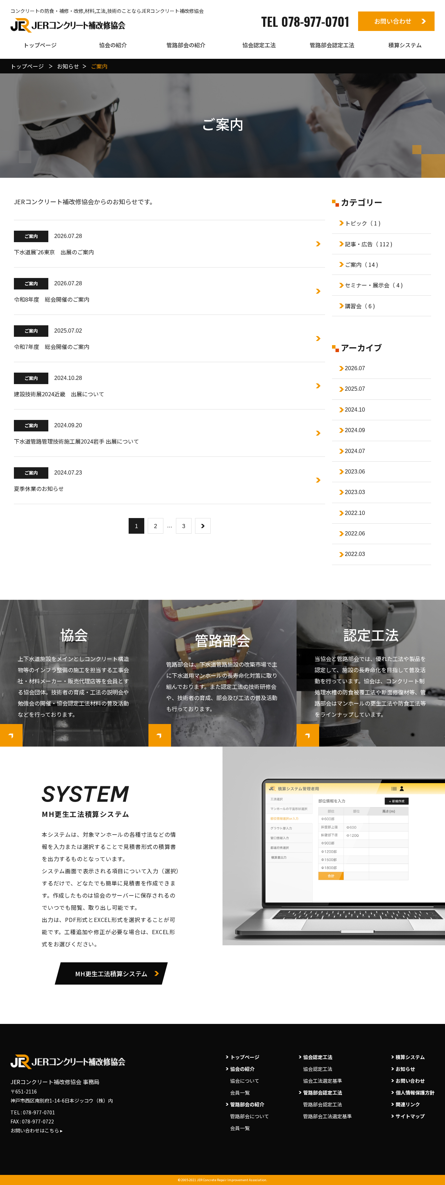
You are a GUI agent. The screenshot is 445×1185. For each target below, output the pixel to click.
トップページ (244, 1056)
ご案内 (361, 264)
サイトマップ (410, 1116)
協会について (244, 1080)
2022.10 (355, 513)
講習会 (360, 306)
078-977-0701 (39, 1112)
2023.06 (355, 472)
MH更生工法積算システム (111, 973)
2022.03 (355, 554)
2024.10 (355, 410)
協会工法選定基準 (322, 1080)
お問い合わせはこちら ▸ (36, 1130)
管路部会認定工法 (322, 1104)
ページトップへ (434, 1170)
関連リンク (408, 1104)
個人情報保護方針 (415, 1092)
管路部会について (249, 1116)
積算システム (410, 1056)
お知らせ (405, 1068)
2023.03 (355, 492)
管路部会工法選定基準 (327, 1116)
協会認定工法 (317, 1068)
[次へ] (203, 526)
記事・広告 (369, 244)
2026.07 (355, 368)
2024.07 (355, 451)
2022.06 (355, 533)
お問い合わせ (393, 20)
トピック (363, 223)
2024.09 (355, 430)
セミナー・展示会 (374, 285)
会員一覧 (240, 1092)
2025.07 (355, 389)
